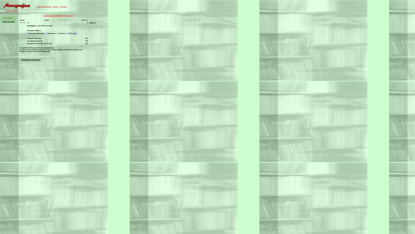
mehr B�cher (31, 26)
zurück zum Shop (8, 22)
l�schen (93, 23)
